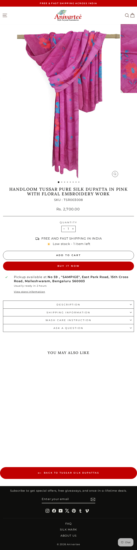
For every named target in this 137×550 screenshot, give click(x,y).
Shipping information (68, 312)
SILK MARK (68, 529)
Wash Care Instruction (68, 320)
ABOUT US (68, 535)
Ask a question (68, 328)
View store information (29, 291)
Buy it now (68, 265)
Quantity (68, 222)
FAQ (68, 523)
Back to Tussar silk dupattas (71, 473)
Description (69, 304)
